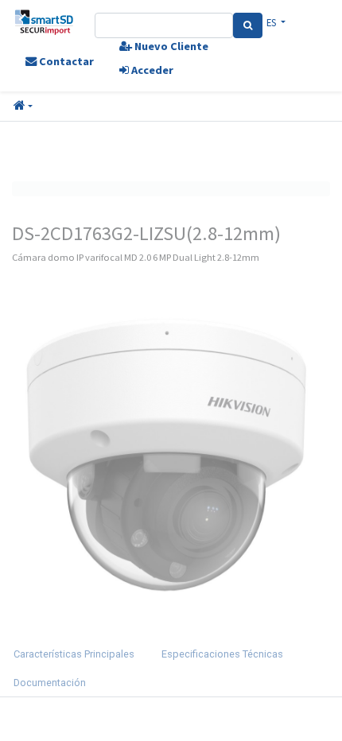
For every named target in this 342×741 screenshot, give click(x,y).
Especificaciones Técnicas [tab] (222, 654)
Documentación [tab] (50, 683)
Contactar (65, 61)
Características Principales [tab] (74, 654)
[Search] (247, 25)
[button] (23, 106)
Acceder (151, 70)
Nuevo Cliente (170, 46)
